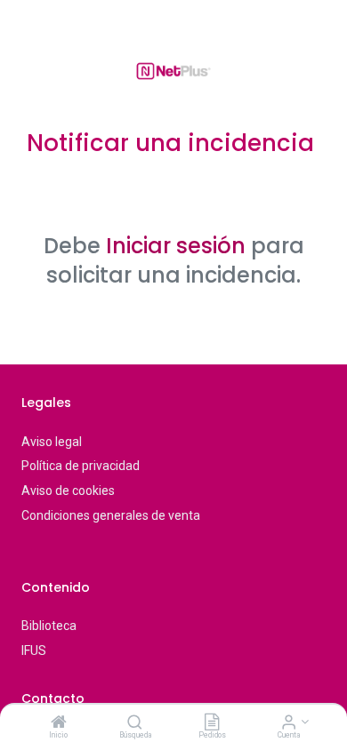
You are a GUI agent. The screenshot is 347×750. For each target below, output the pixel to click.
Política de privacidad (80, 466)
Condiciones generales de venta (110, 515)
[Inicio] (59, 723)
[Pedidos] (212, 723)
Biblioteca (49, 625)
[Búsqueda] (134, 723)
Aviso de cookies (68, 490)
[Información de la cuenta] (288, 723)
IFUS (33, 650)
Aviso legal (51, 442)
